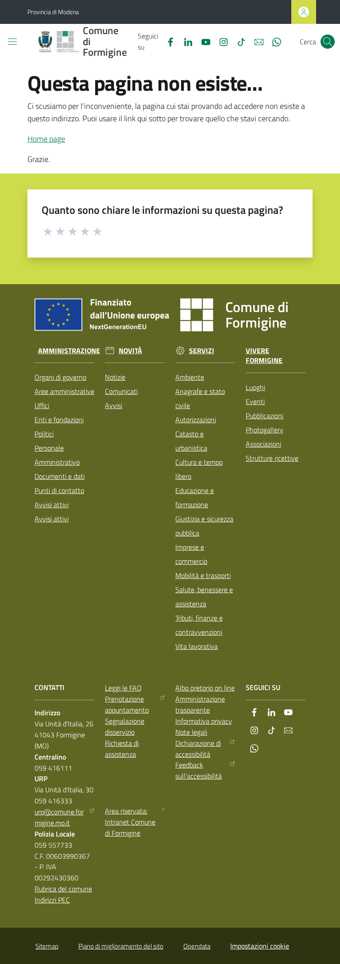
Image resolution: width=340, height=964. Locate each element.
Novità (130, 351)
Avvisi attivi (52, 504)
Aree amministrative (64, 391)
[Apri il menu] (12, 41)
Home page (46, 139)
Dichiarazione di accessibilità (198, 749)
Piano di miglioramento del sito (120, 946)
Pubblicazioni (264, 415)
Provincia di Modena (53, 11)
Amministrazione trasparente (200, 704)
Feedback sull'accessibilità (198, 770)
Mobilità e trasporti (203, 575)
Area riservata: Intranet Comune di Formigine (130, 822)
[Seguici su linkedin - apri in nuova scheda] (184, 41)
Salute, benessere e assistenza (204, 596)
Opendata (196, 946)
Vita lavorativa (196, 646)
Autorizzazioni (195, 419)
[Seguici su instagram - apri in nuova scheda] (220, 41)
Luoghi (255, 387)
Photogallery (264, 429)
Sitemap (46, 946)
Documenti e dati (60, 476)
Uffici (42, 405)
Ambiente (189, 377)
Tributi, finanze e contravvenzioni (199, 625)
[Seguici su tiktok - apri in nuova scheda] (238, 41)
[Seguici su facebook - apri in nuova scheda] (167, 41)
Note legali (191, 732)
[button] (328, 42)
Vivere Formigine (264, 356)
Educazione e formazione (194, 497)
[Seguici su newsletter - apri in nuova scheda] (255, 41)
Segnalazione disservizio (124, 726)
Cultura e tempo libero (199, 469)
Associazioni (263, 444)
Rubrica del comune (63, 888)
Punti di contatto (59, 490)
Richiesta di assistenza (122, 749)
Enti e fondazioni (59, 419)
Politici (44, 433)
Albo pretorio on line (205, 688)
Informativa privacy (203, 721)
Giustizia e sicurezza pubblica (204, 525)
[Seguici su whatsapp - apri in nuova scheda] (273, 41)
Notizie (115, 377)
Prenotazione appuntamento (127, 704)
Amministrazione (69, 351)
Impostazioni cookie (259, 946)
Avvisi (113, 405)
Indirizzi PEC (52, 900)
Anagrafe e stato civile (200, 398)
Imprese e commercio (191, 554)
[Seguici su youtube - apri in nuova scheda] (202, 41)
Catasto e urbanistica (191, 440)
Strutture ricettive (272, 458)
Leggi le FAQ (123, 688)
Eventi (255, 401)
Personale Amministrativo (57, 455)
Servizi (201, 351)
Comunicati (121, 391)
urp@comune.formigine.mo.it (59, 817)
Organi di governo (60, 377)
